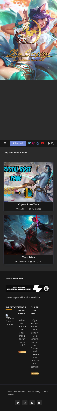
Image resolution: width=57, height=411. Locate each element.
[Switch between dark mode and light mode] (48, 143)
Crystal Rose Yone (28, 204)
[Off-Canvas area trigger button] (5, 143)
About (45, 391)
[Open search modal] (52, 143)
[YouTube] (42, 143)
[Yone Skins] (28, 235)
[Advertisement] (28, 110)
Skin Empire (22, 262)
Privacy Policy (34, 391)
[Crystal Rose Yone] (28, 182)
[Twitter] (29, 143)
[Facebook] (38, 143)
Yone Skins (28, 257)
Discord (18, 143)
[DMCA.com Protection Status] (10, 320)
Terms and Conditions (16, 391)
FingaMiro (21, 209)
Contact (10, 394)
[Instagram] (33, 143)
